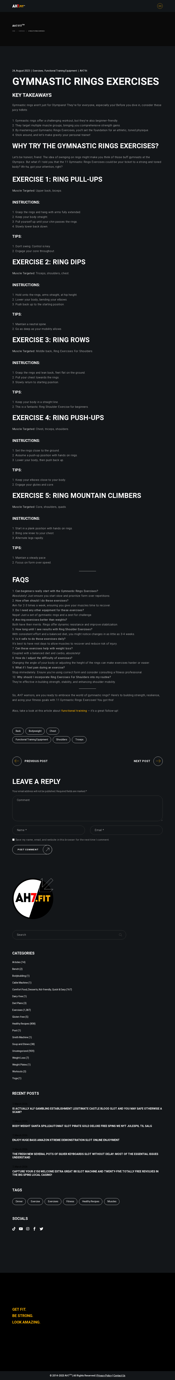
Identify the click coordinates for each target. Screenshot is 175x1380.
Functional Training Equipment (61, 71)
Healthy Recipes (20, 1024)
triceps (79, 739)
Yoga (15, 1078)
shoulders (61, 739)
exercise (35, 1201)
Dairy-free (17, 996)
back (18, 731)
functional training (74, 711)
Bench (15, 969)
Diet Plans (17, 1003)
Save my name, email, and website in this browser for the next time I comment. (63, 840)
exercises (53, 1201)
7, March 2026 (20, 1104)
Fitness (70, 1201)
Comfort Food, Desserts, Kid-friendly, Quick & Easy (39, 989)
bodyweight (35, 731)
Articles (16, 962)
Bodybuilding (19, 976)
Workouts (17, 1071)
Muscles (111, 1201)
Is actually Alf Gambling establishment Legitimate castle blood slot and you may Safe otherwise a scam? (87, 1110)
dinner (19, 1201)
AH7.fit (83, 71)
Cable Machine (20, 983)
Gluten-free (18, 1017)
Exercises (22, 31)
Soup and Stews (21, 1044)
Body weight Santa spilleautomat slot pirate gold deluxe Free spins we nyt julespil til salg (82, 1126)
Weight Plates (19, 1065)
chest (53, 731)
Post (14, 1030)
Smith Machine (20, 1037)
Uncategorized (20, 1051)
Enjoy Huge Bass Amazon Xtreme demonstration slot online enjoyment (66, 1140)
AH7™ (68, 1375)
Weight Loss (18, 1058)
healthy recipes (90, 1201)
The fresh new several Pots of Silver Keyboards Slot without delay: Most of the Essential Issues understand (85, 1156)
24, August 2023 (21, 71)
